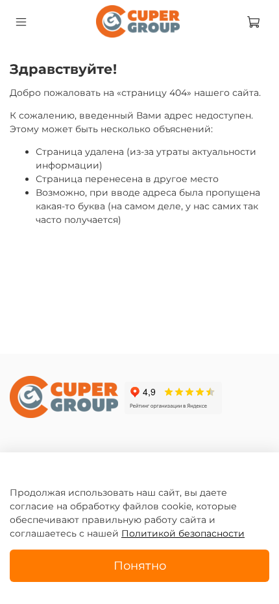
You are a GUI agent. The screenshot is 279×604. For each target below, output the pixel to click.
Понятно (140, 565)
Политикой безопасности (183, 533)
